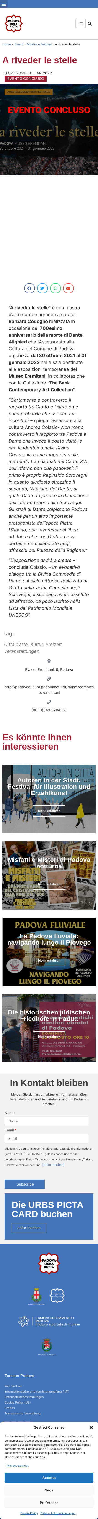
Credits (10, 1408)
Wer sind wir (13, 1386)
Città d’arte (16, 644)
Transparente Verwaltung (23, 1413)
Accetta (49, 1477)
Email (9, 1130)
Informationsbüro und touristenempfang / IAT (37, 1391)
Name (10, 1112)
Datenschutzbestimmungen (57, 1513)
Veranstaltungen (21, 651)
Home (6, 44)
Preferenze (49, 1503)
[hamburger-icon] (80, 23)
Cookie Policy (29, 1513)
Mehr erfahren (49, 811)
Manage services (18, 1465)
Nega (49, 1490)
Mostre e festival (39, 44)
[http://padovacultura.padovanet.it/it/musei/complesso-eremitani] (49, 679)
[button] (91, 1427)
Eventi (18, 44)
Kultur (37, 644)
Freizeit (54, 644)
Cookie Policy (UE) (18, 1402)
